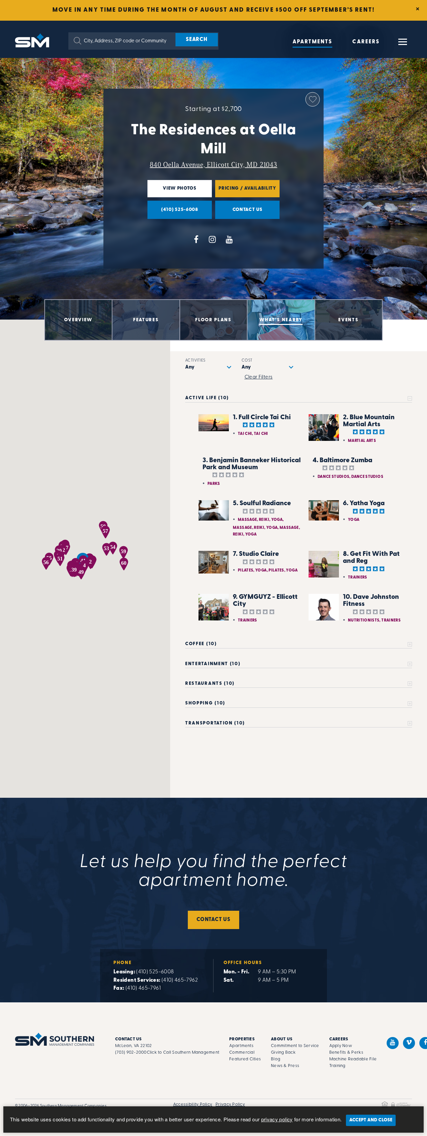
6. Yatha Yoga (364, 503)
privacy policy (277, 1119)
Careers (366, 42)
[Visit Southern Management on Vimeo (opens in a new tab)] (409, 1043)
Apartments (313, 42)
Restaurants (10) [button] (210, 683)
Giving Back (283, 1052)
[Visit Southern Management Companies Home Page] (54, 1039)
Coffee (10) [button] (201, 643)
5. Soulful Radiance (262, 503)
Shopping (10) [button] (205, 703)
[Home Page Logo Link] (33, 39)
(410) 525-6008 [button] (172, 213)
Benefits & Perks (346, 1052)
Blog (275, 1059)
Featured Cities (245, 1059)
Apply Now (340, 1046)
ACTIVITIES (195, 361)
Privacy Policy (230, 1104)
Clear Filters (259, 377)
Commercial (242, 1052)
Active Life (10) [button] (207, 398)
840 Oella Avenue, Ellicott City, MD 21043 (213, 165)
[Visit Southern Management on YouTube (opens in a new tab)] (393, 1043)
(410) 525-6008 (155, 972)
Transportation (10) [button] (215, 723)
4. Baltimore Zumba (342, 460)
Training (337, 1066)
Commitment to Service (295, 1046)
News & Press (285, 1066)
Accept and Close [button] (370, 1120)
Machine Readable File (353, 1059)
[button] (77, 41)
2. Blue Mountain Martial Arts (369, 421)
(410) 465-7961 (143, 988)
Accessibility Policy (192, 1104)
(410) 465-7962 (179, 980)
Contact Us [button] (239, 213)
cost (247, 361)
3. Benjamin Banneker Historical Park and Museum (251, 464)
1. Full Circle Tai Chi (262, 417)
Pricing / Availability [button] (245, 191)
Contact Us (213, 919)
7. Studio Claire (256, 554)
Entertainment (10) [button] (212, 663)
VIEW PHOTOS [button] (171, 191)
